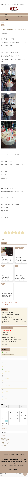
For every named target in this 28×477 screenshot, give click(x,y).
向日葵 (6, 304)
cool (3, 275)
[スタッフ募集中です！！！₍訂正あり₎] (15, 232)
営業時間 (7, 14)
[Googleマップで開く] (9, 352)
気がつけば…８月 (5, 257)
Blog (7, 19)
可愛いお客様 (18, 257)
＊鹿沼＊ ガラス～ (19, 275)
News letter (21, 16)
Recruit (7, 16)
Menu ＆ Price (21, 14)
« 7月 (2, 426)
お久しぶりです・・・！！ (11, 302)
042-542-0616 (14, 470)
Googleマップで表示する (8, 354)
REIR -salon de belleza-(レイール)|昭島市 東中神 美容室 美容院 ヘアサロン (14, 461)
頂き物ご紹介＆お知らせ (7, 293)
